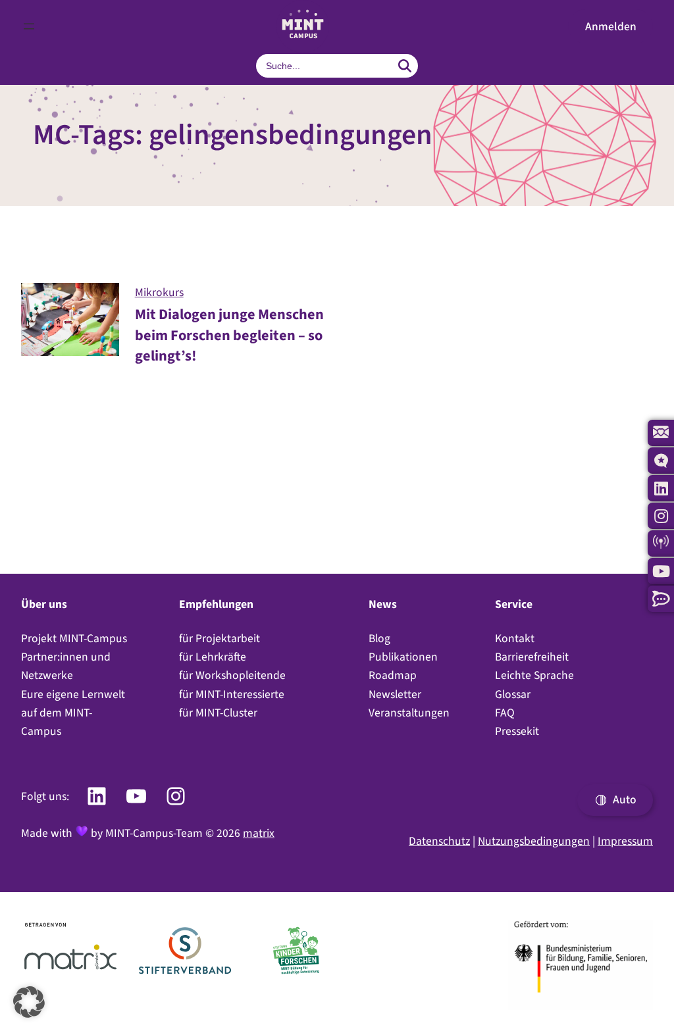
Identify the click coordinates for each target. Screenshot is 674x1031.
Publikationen (403, 657)
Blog (379, 638)
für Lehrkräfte (212, 657)
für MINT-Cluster (218, 712)
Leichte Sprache (534, 675)
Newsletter (395, 694)
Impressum (625, 841)
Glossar (513, 694)
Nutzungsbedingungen (534, 841)
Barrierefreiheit (532, 657)
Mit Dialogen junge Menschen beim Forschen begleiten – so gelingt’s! (229, 335)
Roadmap (393, 675)
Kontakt (514, 638)
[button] (610, 26)
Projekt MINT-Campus (74, 638)
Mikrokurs (159, 292)
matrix (258, 833)
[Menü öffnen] (29, 26)
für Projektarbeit (219, 638)
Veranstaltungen (409, 712)
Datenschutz (439, 841)
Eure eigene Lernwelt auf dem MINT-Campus (73, 712)
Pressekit (517, 731)
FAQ (505, 712)
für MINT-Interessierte (231, 694)
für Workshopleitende (232, 675)
